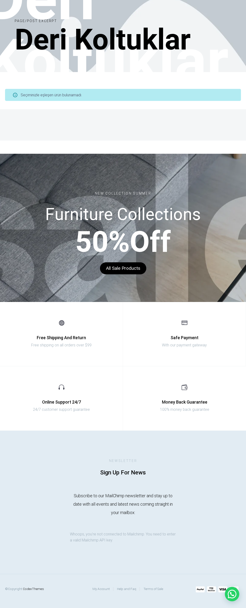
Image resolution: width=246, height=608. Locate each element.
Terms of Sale (153, 589)
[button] (123, 268)
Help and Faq (126, 589)
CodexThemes (33, 589)
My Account (101, 589)
